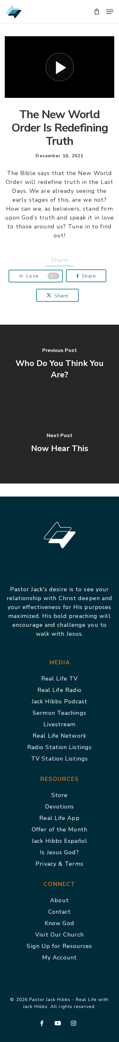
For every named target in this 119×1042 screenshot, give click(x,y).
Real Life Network (59, 736)
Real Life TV (59, 678)
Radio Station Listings (59, 747)
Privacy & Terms (59, 864)
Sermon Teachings (59, 713)
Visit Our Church (59, 934)
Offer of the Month (59, 829)
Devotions (59, 806)
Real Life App (59, 818)
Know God (60, 923)
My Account (59, 957)
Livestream (59, 724)
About (59, 900)
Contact (59, 912)
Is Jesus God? (59, 852)
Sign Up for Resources (59, 946)
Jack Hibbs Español (59, 841)
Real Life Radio (59, 690)
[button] (109, 12)
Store (59, 795)
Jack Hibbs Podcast (60, 701)
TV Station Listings (59, 758)
